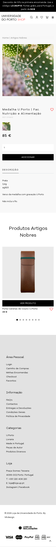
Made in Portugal (15, 443)
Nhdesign (9, 517)
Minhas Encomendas (17, 373)
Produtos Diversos (16, 452)
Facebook (24, 487)
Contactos (12, 404)
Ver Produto (28, 303)
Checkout (11, 377)
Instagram (11, 487)
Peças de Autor (14, 448)
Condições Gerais (15, 412)
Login (9, 364)
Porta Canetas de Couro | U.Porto (20, 309)
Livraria (10, 439)
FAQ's (9, 400)
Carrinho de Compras (17, 368)
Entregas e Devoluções (18, 408)
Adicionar (28, 157)
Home (5, 38)
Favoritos (11, 381)
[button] (47, 18)
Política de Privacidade (18, 416)
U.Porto (10, 435)
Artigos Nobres (18, 38)
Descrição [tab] (10, 170)
